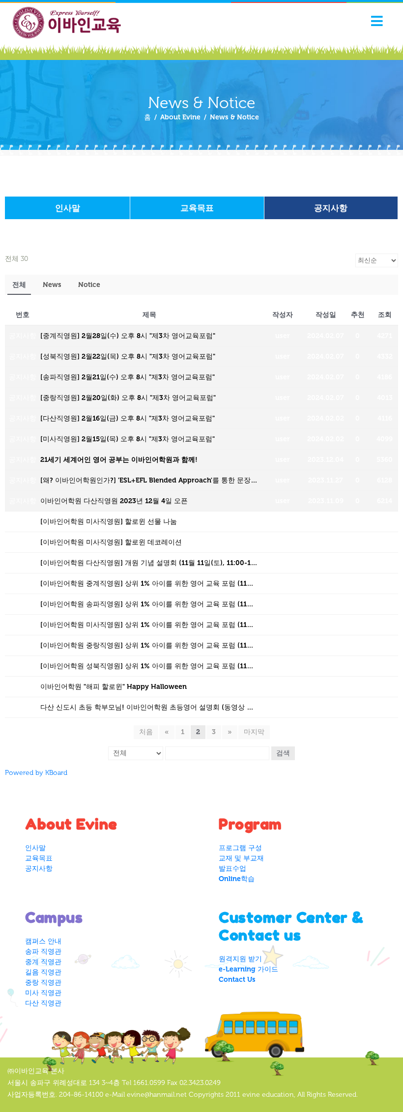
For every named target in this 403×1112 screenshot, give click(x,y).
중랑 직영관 (43, 982)
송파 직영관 (43, 951)
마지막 (254, 732)
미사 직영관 (43, 993)
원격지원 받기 (240, 959)
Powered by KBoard (36, 773)
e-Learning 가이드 (248, 969)
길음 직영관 (43, 972)
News (52, 285)
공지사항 (330, 208)
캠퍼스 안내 (43, 941)
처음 (146, 732)
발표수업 (232, 868)
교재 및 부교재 (241, 858)
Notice (89, 285)
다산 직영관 (43, 1003)
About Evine (180, 117)
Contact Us (237, 979)
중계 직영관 (43, 962)
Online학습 (237, 879)
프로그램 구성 (240, 848)
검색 (283, 753)
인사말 (67, 208)
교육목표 (197, 208)
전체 (19, 285)
